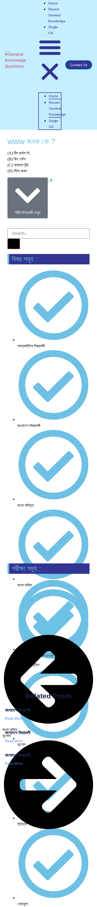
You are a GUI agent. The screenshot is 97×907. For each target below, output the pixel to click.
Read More (14, 718)
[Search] (13, 244)
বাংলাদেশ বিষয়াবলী (17, 710)
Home (52, 3)
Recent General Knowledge (56, 15)
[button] (49, 60)
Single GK (53, 124)
